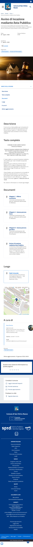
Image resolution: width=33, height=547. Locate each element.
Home (2, 13)
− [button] (5, 291)
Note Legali (13, 536)
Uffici (16, 448)
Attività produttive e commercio (15, 467)
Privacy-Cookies (5, 536)
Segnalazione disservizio (16, 525)
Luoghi (15, 456)
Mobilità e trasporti (15, 473)
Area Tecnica (9, 325)
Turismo (16, 471)
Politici (15, 452)
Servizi (16, 459)
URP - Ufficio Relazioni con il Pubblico (16, 516)
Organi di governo (16, 446)
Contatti (15, 502)
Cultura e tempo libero (15, 463)
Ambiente (15, 479)
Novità (6, 13)
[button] (31, 2)
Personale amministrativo (16, 454)
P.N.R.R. (16, 529)
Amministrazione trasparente (16, 499)
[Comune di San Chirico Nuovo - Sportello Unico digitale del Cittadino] (8, 7)
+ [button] (5, 289)
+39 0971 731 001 (15, 510)
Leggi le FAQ (16, 523)
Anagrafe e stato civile (15, 461)
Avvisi (11, 13)
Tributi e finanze (16, 477)
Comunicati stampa (15, 489)
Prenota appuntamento (15, 521)
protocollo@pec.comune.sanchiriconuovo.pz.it (16, 512)
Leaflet (20, 314)
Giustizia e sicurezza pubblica (16, 475)
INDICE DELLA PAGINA (7, 86)
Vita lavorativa (15, 465)
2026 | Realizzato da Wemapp (16, 540)
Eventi (15, 491)
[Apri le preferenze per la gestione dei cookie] (3, 544)
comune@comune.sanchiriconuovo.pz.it (15, 514)
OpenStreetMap (26, 314)
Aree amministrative (16, 444)
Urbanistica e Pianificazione (15, 469)
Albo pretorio (16, 497)
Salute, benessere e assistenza (15, 481)
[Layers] (26, 289)
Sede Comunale (13, 273)
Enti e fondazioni (16, 450)
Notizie (15, 487)
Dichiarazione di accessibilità (16, 527)
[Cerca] (30, 7)
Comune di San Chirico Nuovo (20, 7)
